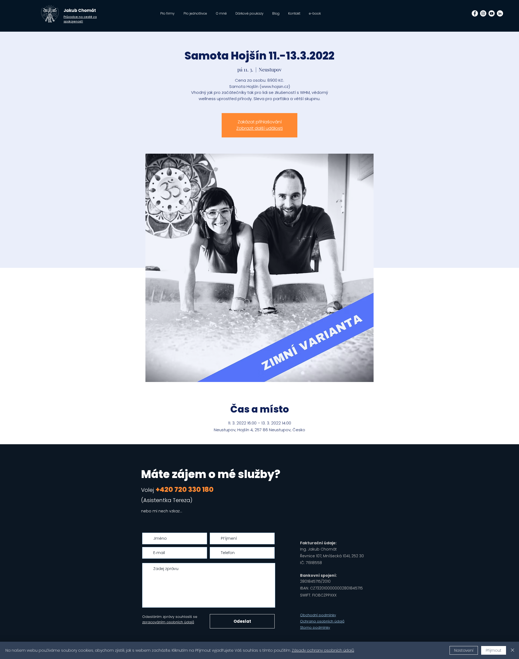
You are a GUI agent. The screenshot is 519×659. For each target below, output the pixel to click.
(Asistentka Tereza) (166, 500)
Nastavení (463, 650)
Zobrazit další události (259, 128)
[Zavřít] (512, 650)
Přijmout (493, 650)
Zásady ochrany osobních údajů (323, 650)
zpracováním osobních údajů (168, 622)
